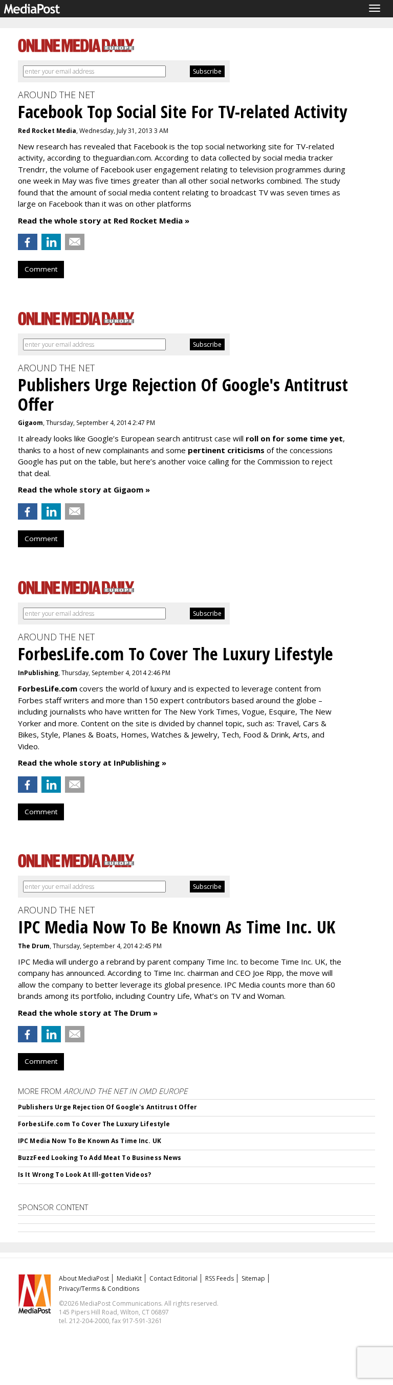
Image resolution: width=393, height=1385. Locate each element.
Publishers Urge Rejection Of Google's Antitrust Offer (107, 1107)
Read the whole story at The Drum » (88, 1013)
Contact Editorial (173, 1278)
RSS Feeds (219, 1278)
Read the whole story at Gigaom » (84, 489)
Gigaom (30, 422)
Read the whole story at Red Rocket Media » (103, 220)
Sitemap (253, 1278)
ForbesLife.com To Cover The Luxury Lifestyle (94, 1124)
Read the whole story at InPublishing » (92, 762)
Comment (41, 269)
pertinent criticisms (226, 450)
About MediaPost (84, 1278)
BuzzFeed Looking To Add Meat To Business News (99, 1157)
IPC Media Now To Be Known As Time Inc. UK (89, 1140)
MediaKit (129, 1278)
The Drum (34, 946)
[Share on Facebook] (27, 242)
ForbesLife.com (47, 688)
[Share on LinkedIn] (51, 242)
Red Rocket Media (47, 130)
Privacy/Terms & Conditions (99, 1288)
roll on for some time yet (294, 438)
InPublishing (38, 672)
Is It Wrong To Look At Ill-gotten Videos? (84, 1174)
